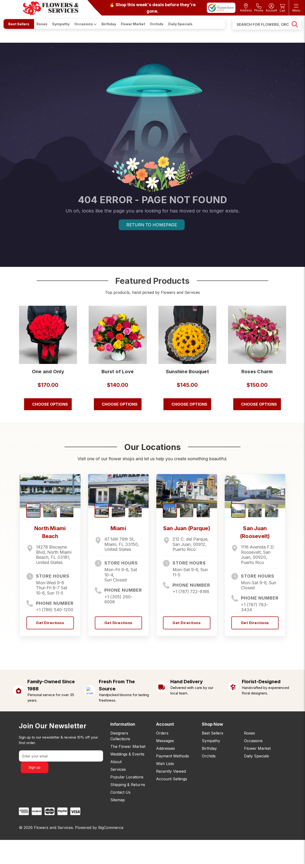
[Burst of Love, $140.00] (118, 335)
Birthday (109, 24)
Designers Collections (120, 736)
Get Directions (50, 623)
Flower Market (133, 24)
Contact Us (120, 792)
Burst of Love (118, 371)
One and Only (48, 371)
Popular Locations (126, 777)
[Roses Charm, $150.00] (257, 335)
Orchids (156, 24)
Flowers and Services (53, 827)
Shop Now (212, 724)
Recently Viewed (171, 771)
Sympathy (61, 24)
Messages (165, 740)
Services (118, 769)
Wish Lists (165, 763)
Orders (162, 733)
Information (122, 724)
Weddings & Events (127, 754)
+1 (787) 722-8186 (191, 591)
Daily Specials (180, 24)
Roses (41, 24)
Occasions (84, 24)
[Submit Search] (294, 24)
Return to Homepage (151, 224)
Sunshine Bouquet (187, 371)
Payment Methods (172, 756)
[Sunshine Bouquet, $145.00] (187, 335)
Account (165, 724)
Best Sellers (18, 24)
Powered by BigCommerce (99, 827)
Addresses (165, 748)
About (116, 761)
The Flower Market (127, 746)
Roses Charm (257, 371)
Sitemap (117, 799)
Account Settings (171, 778)
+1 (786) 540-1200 (54, 609)
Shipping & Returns (127, 784)
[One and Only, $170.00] (48, 335)
